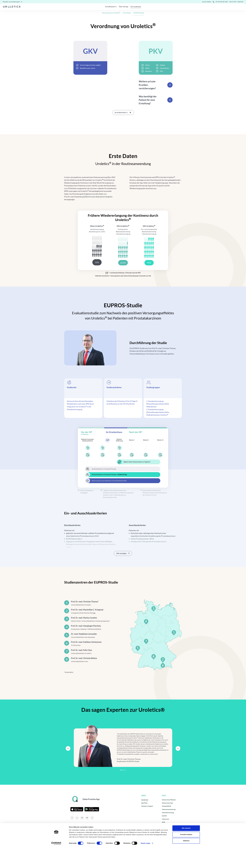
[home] (11, 7)
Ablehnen (186, 841)
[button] (68, 748)
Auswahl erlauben (186, 834)
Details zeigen (145, 843)
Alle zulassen (186, 828)
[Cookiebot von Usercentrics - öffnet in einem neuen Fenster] (56, 843)
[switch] (99, 843)
